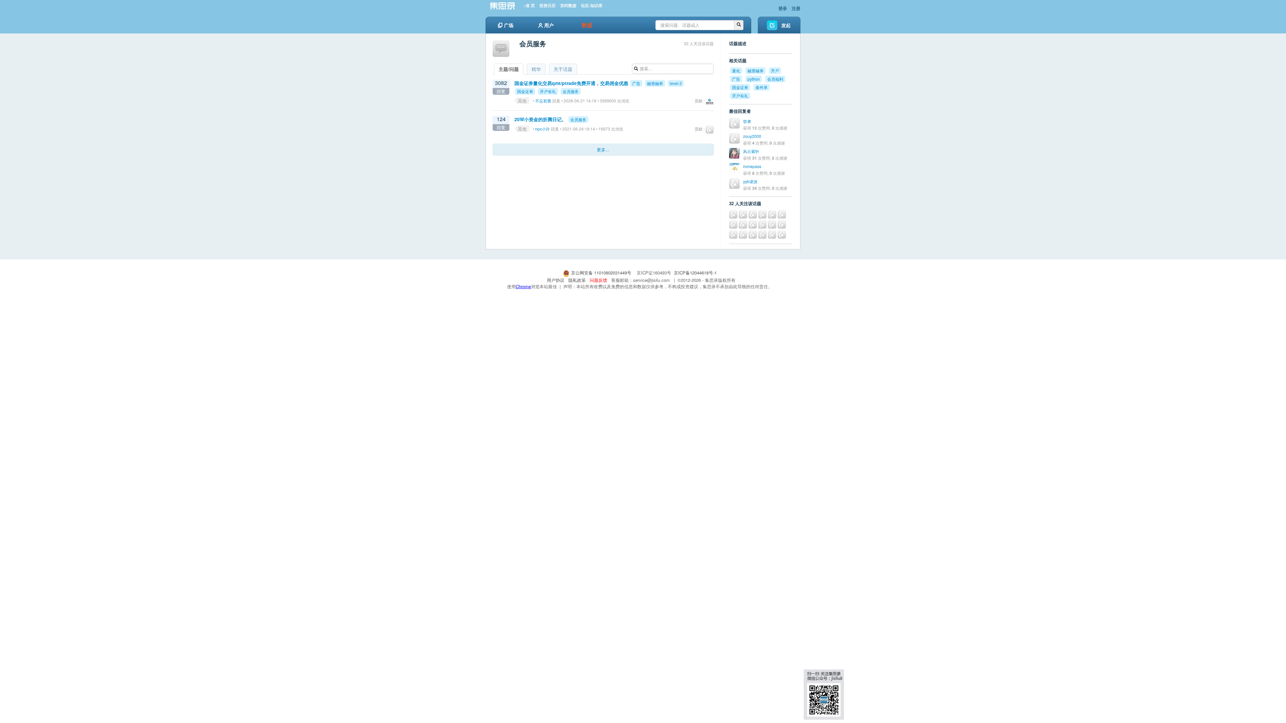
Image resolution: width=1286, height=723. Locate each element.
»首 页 (529, 5)
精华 (536, 69)
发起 (786, 25)
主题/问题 (509, 69)
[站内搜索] (738, 25)
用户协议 (555, 280)
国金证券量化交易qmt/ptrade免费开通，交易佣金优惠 (571, 83)
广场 (508, 25)
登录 (782, 8)
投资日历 (548, 5)
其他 (522, 100)
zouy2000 (752, 136)
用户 (549, 25)
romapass (752, 166)
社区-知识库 (591, 5)
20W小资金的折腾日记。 (540, 119)
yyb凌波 (750, 181)
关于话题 (563, 69)
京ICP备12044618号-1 (695, 272)
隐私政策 (577, 280)
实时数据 (568, 5)
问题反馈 (598, 280)
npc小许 (542, 129)
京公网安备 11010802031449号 (601, 272)
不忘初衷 (543, 100)
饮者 (747, 121)
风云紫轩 (751, 151)
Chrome (523, 286)
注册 (796, 8)
